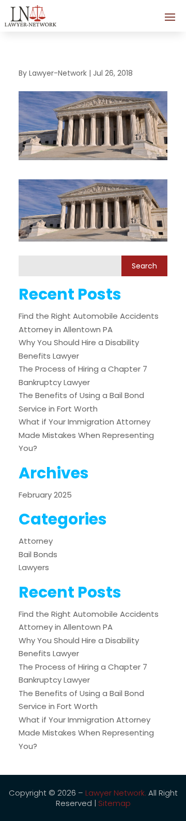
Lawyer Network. (115, 792)
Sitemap (114, 803)
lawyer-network (58, 73)
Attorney (36, 540)
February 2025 (45, 494)
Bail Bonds (38, 554)
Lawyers (34, 567)
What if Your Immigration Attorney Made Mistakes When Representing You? (86, 435)
